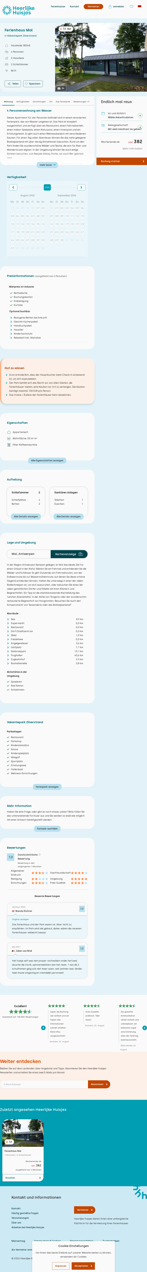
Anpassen (60, 1266)
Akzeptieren (81, 1266)
